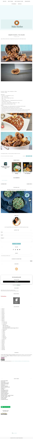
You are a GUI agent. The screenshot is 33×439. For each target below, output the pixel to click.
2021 (2, 314)
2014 (2, 341)
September (4, 329)
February (4, 337)
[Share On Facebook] (28, 156)
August (4, 330)
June (3, 332)
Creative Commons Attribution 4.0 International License (20, 361)
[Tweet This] (26, 156)
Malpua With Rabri (5, 325)
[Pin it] (31, 156)
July (3, 331)
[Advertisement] (16, 11)
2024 (2, 311)
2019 (2, 317)
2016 (2, 320)
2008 (2, 348)
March (4, 336)
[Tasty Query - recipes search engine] (3, 296)
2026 (2, 308)
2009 (2, 347)
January (4, 338)
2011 (2, 344)
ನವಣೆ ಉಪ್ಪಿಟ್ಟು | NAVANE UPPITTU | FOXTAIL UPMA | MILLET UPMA (16, 189)
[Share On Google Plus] (29, 156)
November (4, 323)
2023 (2, 312)
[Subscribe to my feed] (16, 270)
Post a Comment (4, 180)
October (4, 324)
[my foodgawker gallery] (16, 303)
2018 (2, 318)
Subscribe (16, 281)
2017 (2, 319)
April (3, 335)
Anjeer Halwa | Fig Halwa (6, 326)
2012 (2, 343)
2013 (2, 342)
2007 (2, 349)
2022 (2, 313)
